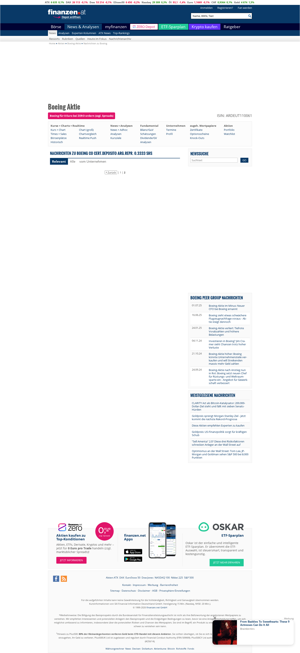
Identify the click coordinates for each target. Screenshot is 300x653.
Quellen (80, 39)
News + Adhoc (119, 130)
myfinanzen (116, 26)
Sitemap (115, 590)
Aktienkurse (160, 648)
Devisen (136, 648)
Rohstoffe (181, 648)
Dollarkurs (147, 648)
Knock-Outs (197, 138)
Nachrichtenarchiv (120, 39)
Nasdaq (146, 2)
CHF (213, 2)
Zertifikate (196, 130)
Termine (171, 130)
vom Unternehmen (92, 161)
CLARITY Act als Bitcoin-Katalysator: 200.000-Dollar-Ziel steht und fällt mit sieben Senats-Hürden (218, 406)
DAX (68, 2)
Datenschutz (129, 590)
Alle (72, 161)
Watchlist (229, 134)
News (52, 33)
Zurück (112, 172)
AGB (154, 590)
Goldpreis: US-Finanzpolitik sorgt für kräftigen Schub (219, 433)
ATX (47, 2)
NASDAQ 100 (162, 577)
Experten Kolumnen (84, 33)
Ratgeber (232, 26)
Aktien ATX (112, 577)
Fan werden (245, 8)
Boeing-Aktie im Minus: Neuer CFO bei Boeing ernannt (227, 307)
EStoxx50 (118, 2)
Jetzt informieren (71, 560)
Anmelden (206, 8)
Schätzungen (148, 134)
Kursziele (115, 138)
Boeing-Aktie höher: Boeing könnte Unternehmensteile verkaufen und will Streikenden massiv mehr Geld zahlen (228, 358)
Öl (170, 2)
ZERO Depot (146, 26)
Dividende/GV (148, 138)
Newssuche (199, 153)
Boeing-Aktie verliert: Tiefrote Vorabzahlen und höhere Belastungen (226, 331)
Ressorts (54, 39)
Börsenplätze (59, 138)
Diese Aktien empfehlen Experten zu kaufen (218, 425)
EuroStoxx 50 (133, 577)
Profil (169, 134)
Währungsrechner (115, 648)
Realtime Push (87, 138)
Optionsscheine (199, 134)
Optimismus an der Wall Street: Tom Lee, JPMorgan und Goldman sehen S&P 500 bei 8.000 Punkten (220, 454)
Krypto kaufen (205, 26)
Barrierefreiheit (169, 585)
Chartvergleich (88, 134)
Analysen (63, 33)
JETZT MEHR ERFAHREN (226, 562)
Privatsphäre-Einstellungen (174, 590)
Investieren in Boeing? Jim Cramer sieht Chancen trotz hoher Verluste (227, 344)
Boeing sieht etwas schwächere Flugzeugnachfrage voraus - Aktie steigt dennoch (228, 318)
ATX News (105, 33)
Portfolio (229, 130)
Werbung (153, 585)
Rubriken (67, 39)
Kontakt (126, 585)
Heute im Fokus (97, 39)
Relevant (59, 161)
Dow (92, 2)
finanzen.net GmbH (157, 607)
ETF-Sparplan (173, 26)
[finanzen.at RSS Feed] (64, 579)
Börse (56, 26)
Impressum (139, 585)
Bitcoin (171, 648)
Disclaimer (144, 590)
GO (244, 160)
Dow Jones (147, 577)
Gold (237, 2)
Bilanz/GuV (146, 130)
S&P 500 (189, 577)
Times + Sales (59, 134)
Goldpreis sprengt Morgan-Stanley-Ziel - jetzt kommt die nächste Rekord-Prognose (219, 417)
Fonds (191, 648)
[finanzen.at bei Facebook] (56, 579)
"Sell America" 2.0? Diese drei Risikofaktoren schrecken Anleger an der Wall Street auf (218, 443)
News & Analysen (83, 26)
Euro (190, 2)
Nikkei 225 (177, 577)
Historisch (57, 142)
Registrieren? (225, 8)
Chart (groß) (86, 130)
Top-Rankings (121, 33)
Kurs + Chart (58, 130)
